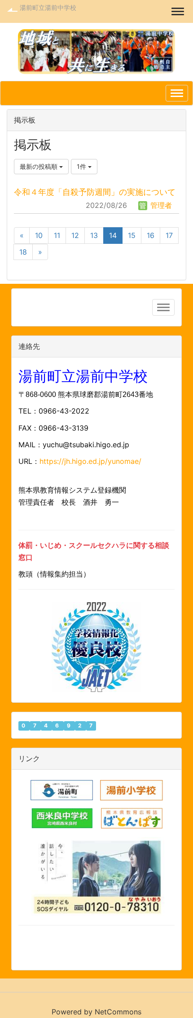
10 (39, 235)
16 (150, 235)
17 (169, 235)
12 (75, 235)
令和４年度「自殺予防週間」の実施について (94, 192)
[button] (30, 51)
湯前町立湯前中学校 (48, 7)
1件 (82, 166)
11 (57, 235)
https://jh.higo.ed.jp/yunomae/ (91, 461)
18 (23, 251)
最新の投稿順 (39, 166)
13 (94, 235)
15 (132, 235)
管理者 (160, 205)
